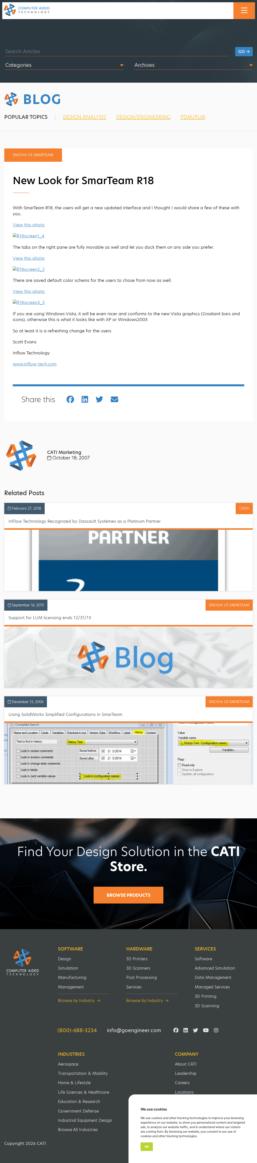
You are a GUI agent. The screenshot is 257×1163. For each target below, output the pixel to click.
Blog (42, 99)
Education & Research (79, 1101)
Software (70, 949)
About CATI (186, 1064)
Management (71, 987)
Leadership (185, 1073)
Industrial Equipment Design (85, 1120)
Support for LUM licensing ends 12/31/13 (50, 618)
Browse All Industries (78, 1130)
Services (134, 987)
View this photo (29, 225)
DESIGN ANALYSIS (84, 117)
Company (187, 1054)
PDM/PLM (192, 117)
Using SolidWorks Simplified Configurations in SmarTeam (65, 714)
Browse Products (128, 895)
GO (242, 52)
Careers (182, 1083)
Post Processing (141, 977)
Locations (184, 1092)
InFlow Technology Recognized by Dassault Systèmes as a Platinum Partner (85, 521)
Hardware (139, 949)
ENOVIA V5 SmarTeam (229, 605)
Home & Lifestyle (74, 1083)
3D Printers (137, 959)
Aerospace (68, 1064)
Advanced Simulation (215, 968)
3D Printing (205, 996)
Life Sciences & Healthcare (83, 1092)
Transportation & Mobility (83, 1073)
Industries (71, 1054)
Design (64, 959)
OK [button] (147, 1146)
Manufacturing (72, 977)
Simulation (68, 968)
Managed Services (212, 987)
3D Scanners (138, 968)
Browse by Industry (76, 1000)
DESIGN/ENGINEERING (143, 117)
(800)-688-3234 (77, 1030)
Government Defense (78, 1111)
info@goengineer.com (134, 1030)
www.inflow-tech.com (34, 364)
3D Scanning (207, 1006)
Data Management (213, 977)
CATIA (244, 508)
